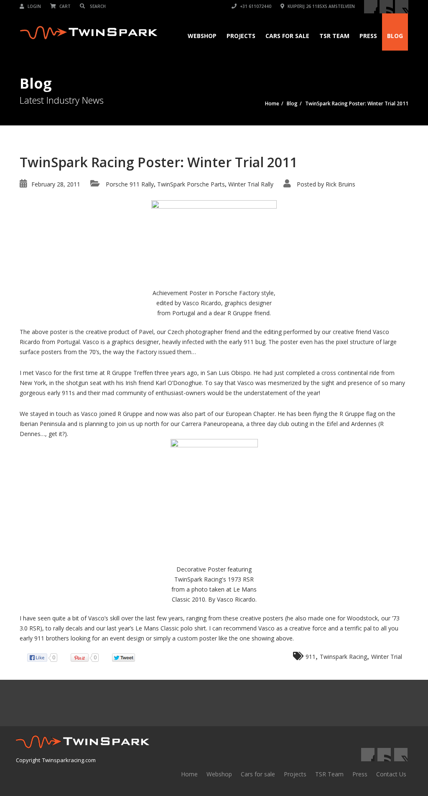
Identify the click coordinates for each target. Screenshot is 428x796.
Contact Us (391, 774)
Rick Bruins (340, 184)
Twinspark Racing (343, 657)
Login (33, 6)
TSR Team (334, 36)
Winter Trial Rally (250, 184)
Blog (395, 36)
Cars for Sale (287, 36)
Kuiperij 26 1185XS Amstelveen (320, 6)
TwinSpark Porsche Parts (191, 184)
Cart (64, 6)
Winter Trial (386, 657)
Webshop (202, 36)
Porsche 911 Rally (130, 184)
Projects (241, 36)
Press (368, 36)
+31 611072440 (255, 6)
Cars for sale (258, 774)
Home (189, 774)
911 (311, 657)
